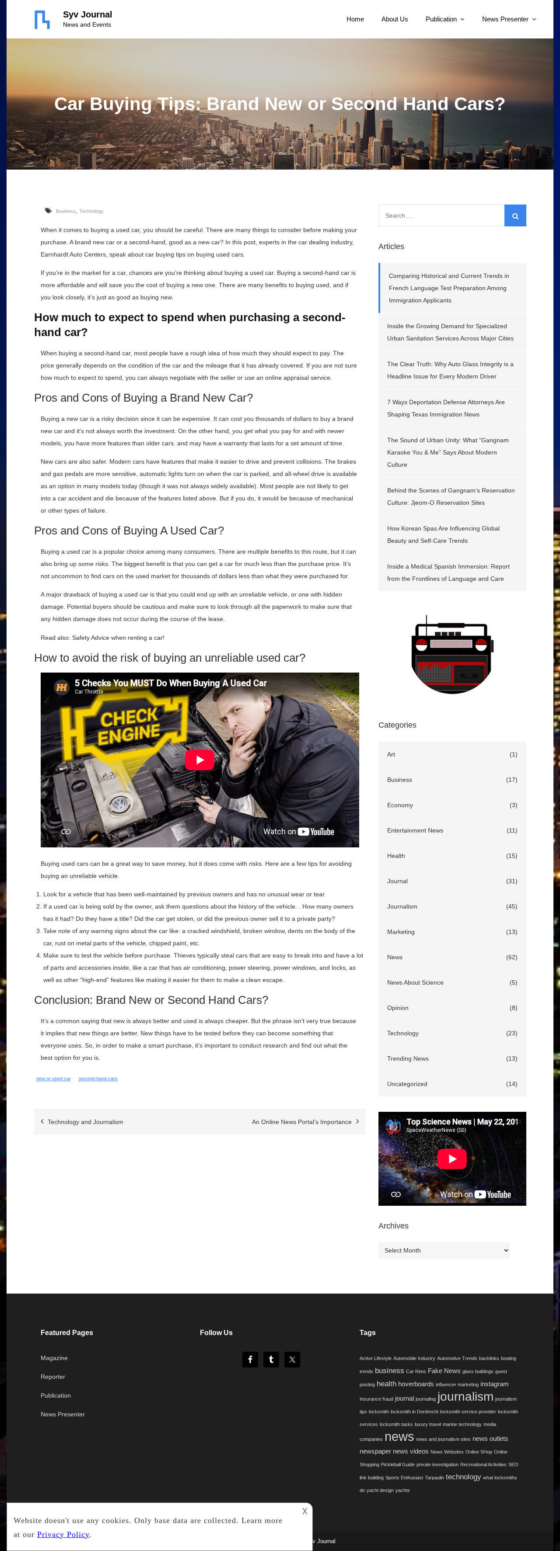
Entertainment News (415, 830)
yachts (403, 1490)
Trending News (408, 1058)
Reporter (53, 1376)
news (399, 1436)
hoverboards (416, 1384)
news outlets (490, 1438)
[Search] (515, 215)
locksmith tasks (396, 1424)
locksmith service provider (468, 1411)
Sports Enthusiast (404, 1477)
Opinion (398, 1007)
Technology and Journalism (85, 1121)
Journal (397, 881)
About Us (395, 19)
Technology (91, 211)
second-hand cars (98, 1078)
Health (396, 855)
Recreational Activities (483, 1464)
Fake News (444, 1370)
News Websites (447, 1451)
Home (355, 19)
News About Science (415, 982)
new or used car (53, 1078)
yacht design (380, 1490)
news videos (411, 1451)
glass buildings (478, 1371)
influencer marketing (457, 1384)
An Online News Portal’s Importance (302, 1121)
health (386, 1383)
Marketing (401, 931)
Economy (400, 805)
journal (404, 1398)
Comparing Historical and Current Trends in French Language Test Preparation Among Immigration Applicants (449, 288)
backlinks (489, 1358)
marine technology (462, 1424)
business (389, 1370)
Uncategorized (407, 1083)
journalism (466, 1396)
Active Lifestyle (376, 1358)
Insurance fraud (376, 1399)
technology (463, 1476)
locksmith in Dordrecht (414, 1411)
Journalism (402, 906)
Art (391, 754)
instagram (494, 1384)
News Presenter (505, 19)
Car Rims (416, 1371)
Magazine (54, 1357)
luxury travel (428, 1424)
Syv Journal (87, 14)
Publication (441, 19)
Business (66, 211)
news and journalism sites (443, 1439)
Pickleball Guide (398, 1464)
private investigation (437, 1464)
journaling (426, 1399)
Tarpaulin (434, 1477)
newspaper (375, 1451)
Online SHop (479, 1451)
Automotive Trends (457, 1358)
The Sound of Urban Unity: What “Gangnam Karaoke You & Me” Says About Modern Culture (448, 452)
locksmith (379, 1411)
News (394, 957)
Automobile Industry (414, 1358)
